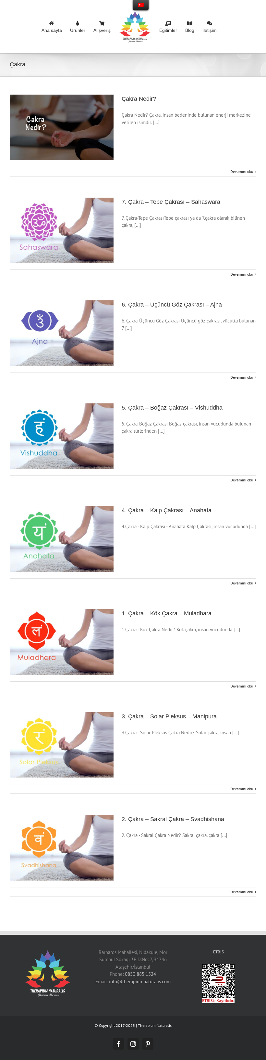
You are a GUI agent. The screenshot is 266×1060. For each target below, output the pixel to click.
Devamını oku (241, 171)
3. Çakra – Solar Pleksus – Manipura (169, 716)
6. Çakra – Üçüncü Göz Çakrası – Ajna (172, 304)
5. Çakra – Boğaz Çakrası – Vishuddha (172, 407)
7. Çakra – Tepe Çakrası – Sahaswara (171, 202)
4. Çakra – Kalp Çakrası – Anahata (167, 510)
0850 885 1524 (140, 974)
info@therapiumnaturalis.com (140, 981)
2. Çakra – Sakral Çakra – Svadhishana (173, 819)
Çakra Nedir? (139, 99)
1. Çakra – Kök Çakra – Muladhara (167, 613)
